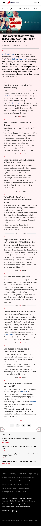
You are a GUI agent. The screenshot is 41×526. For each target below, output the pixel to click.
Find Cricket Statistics (23, 506)
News (8, 9)
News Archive (11, 504)
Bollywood (5, 473)
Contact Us (5, 501)
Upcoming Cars (24, 488)
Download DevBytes (8, 506)
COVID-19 (7, 96)
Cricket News (22, 473)
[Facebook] (12, 425)
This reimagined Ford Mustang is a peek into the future (19, 447)
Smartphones (18, 484)
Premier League (7, 484)
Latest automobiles (7, 481)
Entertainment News (17, 9)
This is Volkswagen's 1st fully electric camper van (19, 461)
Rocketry (32, 402)
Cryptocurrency (33, 473)
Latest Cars (28, 481)
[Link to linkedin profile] (17, 511)
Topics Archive (22, 504)
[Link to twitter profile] (12, 511)
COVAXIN (24, 392)
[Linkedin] (29, 425)
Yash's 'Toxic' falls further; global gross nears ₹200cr (18, 440)
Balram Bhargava (19, 59)
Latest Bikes (19, 481)
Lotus (4, 457)
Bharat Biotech (9, 334)
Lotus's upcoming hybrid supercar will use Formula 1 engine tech (20, 455)
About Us (4, 498)
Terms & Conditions (26, 498)
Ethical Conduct (15, 501)
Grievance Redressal (28, 501)
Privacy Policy (13, 498)
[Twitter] (23, 425)
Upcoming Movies (7, 491)
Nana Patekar (17, 103)
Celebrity (13, 473)
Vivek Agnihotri (8, 54)
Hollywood (11, 477)
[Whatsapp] (18, 425)
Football (4, 477)
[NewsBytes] (13, 2)
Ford (3, 450)
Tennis (26, 484)
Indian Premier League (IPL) (26, 477)
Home (3, 9)
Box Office (5, 442)
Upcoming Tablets (20, 491)
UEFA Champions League (9, 488)
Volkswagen (6, 463)
